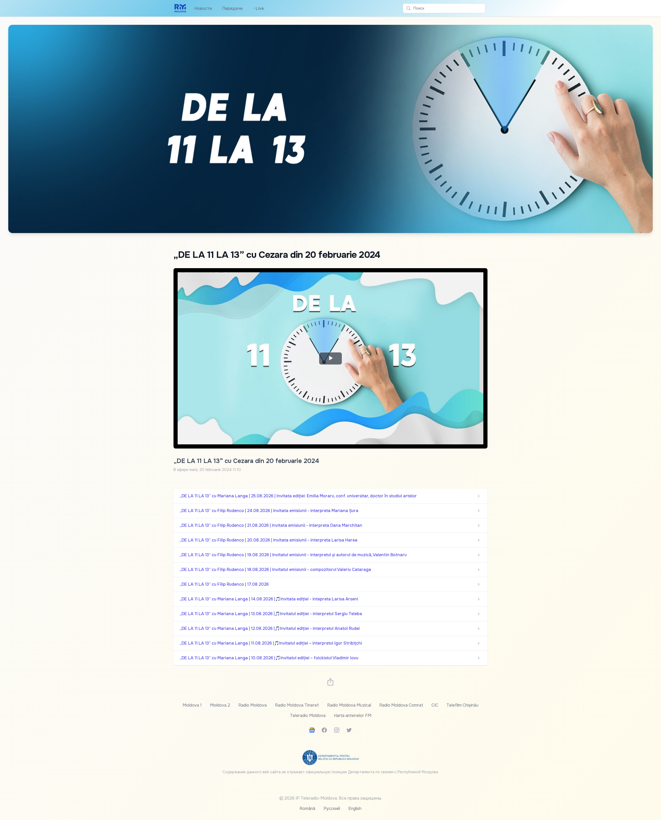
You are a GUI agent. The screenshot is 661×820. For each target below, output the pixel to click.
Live (258, 8)
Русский (332, 808)
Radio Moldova (252, 705)
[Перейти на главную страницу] (180, 8)
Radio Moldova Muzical (349, 705)
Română (307, 808)
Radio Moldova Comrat (401, 705)
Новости (203, 8)
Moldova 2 (220, 705)
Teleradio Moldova (308, 715)
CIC (434, 705)
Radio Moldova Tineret (297, 705)
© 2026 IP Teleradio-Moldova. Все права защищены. (330, 798)
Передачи (232, 8)
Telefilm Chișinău (462, 705)
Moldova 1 (192, 705)
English (354, 808)
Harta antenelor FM (352, 715)
